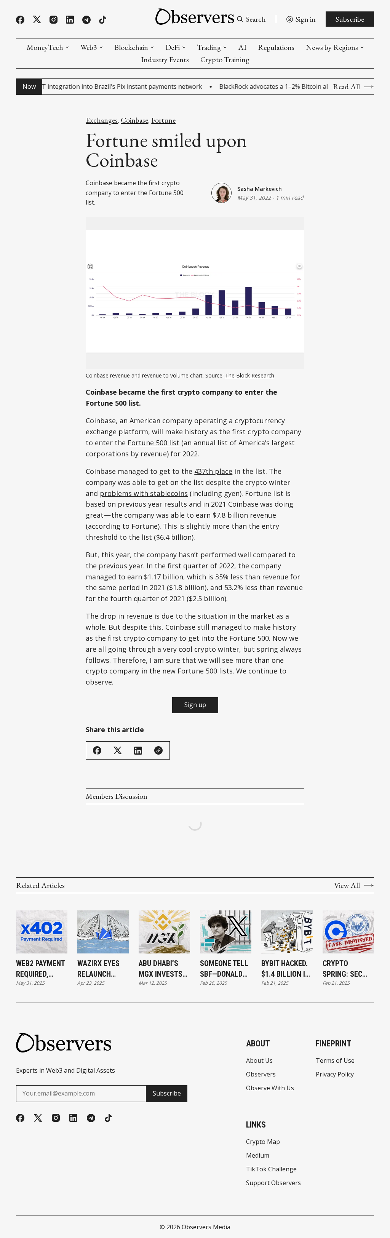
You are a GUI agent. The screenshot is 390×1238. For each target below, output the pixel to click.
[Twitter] (37, 20)
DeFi (172, 47)
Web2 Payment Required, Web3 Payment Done (40, 969)
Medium (257, 1155)
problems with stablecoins (144, 493)
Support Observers (273, 1183)
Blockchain (131, 47)
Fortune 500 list (153, 442)
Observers (261, 1074)
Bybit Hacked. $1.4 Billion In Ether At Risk (285, 969)
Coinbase (134, 120)
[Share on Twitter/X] (117, 751)
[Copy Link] (158, 750)
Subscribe (350, 19)
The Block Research (249, 375)
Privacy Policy (335, 1074)
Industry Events (165, 59)
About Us (259, 1060)
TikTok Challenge (271, 1169)
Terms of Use (335, 1060)
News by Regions (332, 47)
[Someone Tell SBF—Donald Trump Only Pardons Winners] (225, 931)
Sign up (195, 705)
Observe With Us (270, 1088)
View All (347, 885)
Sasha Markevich (259, 188)
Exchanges (102, 120)
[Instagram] (54, 20)
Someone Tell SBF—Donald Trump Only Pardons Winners (224, 969)
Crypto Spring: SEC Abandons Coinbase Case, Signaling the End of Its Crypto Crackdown (347, 969)
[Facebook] (20, 20)
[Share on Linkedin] (138, 751)
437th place (213, 471)
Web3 (88, 47)
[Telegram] (86, 20)
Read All (346, 86)
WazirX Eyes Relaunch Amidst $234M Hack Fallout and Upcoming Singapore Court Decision (101, 969)
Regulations (276, 47)
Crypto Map (263, 1142)
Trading (209, 47)
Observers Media (206, 1227)
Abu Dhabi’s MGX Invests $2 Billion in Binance (160, 969)
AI (242, 47)
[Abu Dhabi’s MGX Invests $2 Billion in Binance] (164, 931)
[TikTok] (102, 20)
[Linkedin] (70, 20)
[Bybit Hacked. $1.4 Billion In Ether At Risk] (287, 931)
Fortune (163, 120)
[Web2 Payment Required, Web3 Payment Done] (41, 931)
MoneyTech (45, 47)
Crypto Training (224, 59)
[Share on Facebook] (97, 750)
